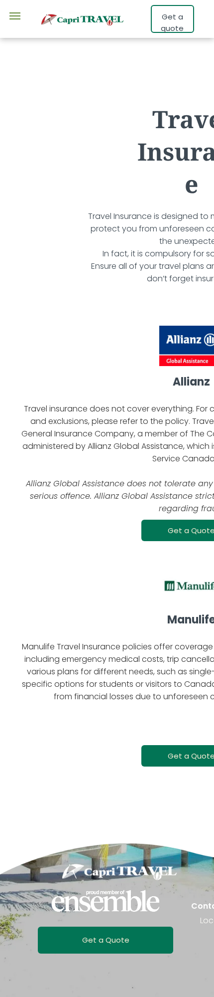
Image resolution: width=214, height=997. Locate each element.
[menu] (15, 16)
